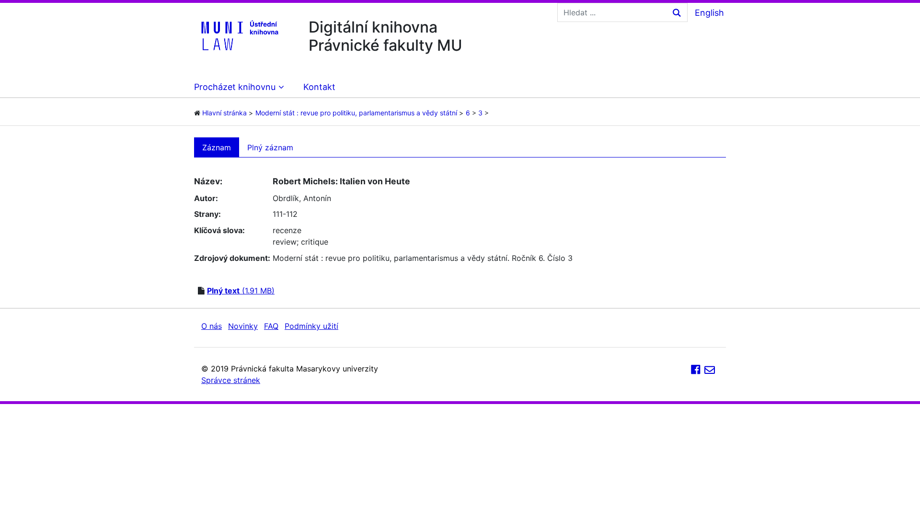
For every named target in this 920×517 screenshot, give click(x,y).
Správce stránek (230, 380)
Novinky (243, 326)
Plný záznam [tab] (270, 147)
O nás (211, 326)
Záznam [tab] (216, 147)
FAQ (271, 326)
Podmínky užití (311, 326)
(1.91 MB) (241, 290)
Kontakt (319, 87)
